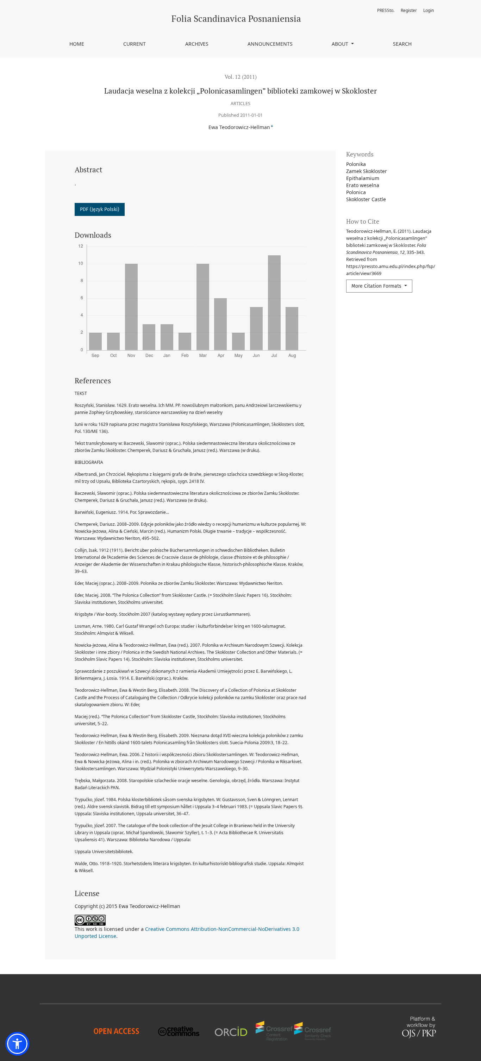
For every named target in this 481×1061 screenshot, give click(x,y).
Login (428, 10)
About (341, 43)
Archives (196, 43)
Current (134, 43)
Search (402, 43)
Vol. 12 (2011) (241, 76)
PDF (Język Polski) (99, 209)
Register (409, 10)
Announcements (270, 43)
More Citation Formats (377, 286)
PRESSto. (385, 10)
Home (76, 43)
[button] (17, 1044)
